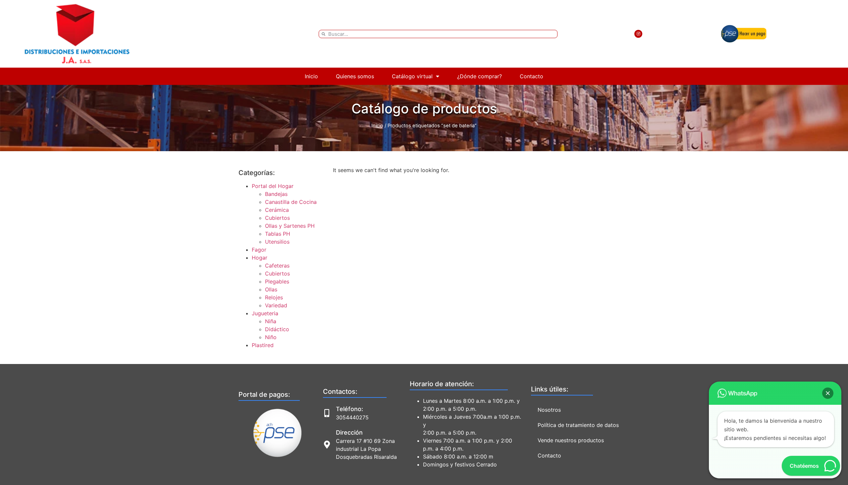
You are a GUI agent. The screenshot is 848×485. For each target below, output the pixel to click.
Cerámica (277, 210)
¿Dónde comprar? (479, 76)
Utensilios (277, 241)
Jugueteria (265, 313)
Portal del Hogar (272, 186)
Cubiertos (277, 217)
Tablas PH (277, 233)
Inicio (311, 76)
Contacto (531, 76)
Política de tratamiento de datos (578, 425)
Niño (271, 337)
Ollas (271, 289)
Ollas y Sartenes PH (290, 225)
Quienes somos (355, 76)
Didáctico (277, 329)
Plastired (263, 345)
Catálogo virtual (412, 76)
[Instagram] (638, 34)
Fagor (259, 249)
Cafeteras (277, 265)
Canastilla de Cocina (291, 202)
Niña (270, 321)
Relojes (274, 297)
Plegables (277, 281)
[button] (827, 393)
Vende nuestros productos (571, 440)
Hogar (259, 257)
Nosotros (549, 409)
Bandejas (276, 194)
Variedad (276, 305)
